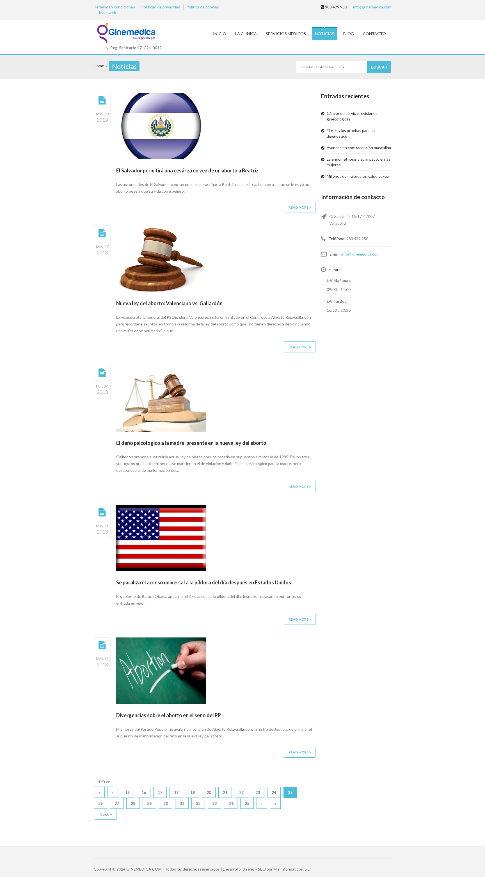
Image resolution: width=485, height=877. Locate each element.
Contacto (374, 33)
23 (257, 792)
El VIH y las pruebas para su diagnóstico (351, 133)
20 (209, 792)
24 (274, 792)
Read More (299, 207)
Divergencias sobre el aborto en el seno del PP (168, 715)
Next (104, 814)
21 (225, 792)
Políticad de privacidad (160, 6)
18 (176, 792)
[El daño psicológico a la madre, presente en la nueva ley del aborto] (102, 372)
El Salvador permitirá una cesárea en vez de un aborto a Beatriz (187, 170)
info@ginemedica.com (372, 6)
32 (198, 803)
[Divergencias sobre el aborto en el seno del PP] (102, 645)
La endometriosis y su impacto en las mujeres (358, 162)
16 (143, 792)
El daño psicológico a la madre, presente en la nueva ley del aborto (191, 443)
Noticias (324, 33)
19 (192, 792)
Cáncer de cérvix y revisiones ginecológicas (352, 116)
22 (241, 792)
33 (214, 803)
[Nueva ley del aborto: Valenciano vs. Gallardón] (102, 233)
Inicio (219, 33)
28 (133, 803)
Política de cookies (202, 6)
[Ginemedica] (133, 33)
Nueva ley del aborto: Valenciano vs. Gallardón (169, 303)
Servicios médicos (286, 33)
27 (117, 803)
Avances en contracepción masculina (359, 147)
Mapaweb (107, 12)
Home (99, 65)
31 (182, 803)
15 (127, 792)
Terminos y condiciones (114, 6)
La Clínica (246, 33)
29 (149, 803)
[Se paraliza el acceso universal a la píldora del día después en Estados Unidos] (102, 512)
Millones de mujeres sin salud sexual (358, 176)
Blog (348, 33)
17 (160, 792)
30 (165, 803)
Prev (105, 781)
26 (100, 803)
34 (230, 803)
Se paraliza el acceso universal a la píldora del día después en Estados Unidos (203, 582)
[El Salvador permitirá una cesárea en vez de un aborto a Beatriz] (102, 100)
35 (247, 803)
